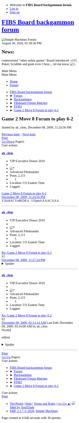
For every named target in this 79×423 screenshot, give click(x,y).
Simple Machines (47, 411)
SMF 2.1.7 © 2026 (22, 411)
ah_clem (7, 153)
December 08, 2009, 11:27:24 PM (23, 260)
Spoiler (9, 263)
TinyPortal (16, 403)
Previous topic (11, 134)
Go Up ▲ (64, 403)
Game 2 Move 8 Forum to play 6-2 (24, 193)
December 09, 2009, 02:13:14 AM (24, 322)
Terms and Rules (44, 403)
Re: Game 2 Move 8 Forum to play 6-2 (27, 252)
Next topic (29, 134)
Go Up (6, 357)
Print (5, 138)
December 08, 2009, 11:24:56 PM (23, 197)
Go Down (8, 141)
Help (28, 403)
